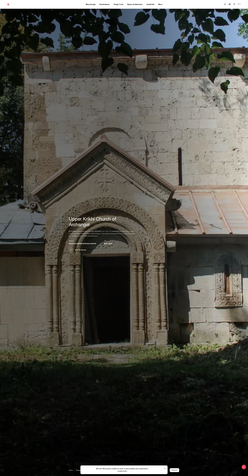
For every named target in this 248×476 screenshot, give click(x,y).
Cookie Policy (122, 471)
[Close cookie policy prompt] (165, 469)
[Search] (225, 4)
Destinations (104, 4)
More (160, 4)
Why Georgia (91, 4)
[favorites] (234, 4)
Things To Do (118, 4)
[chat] (244, 467)
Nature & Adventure (135, 4)
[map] (230, 4)
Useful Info (150, 4)
